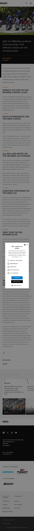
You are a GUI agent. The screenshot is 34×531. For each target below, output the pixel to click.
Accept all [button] (17, 277)
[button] (17, 285)
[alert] (17, 265)
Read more (20, 256)
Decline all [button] (17, 281)
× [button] (27, 244)
